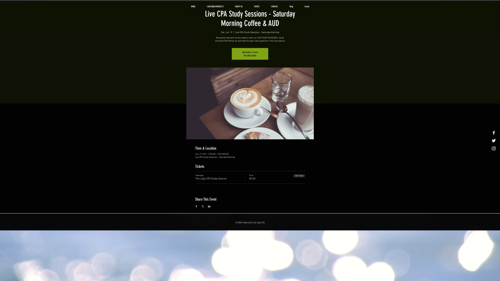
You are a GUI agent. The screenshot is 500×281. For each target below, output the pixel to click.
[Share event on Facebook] (196, 206)
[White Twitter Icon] (493, 140)
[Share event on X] (203, 206)
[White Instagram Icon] (493, 148)
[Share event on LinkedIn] (209, 206)
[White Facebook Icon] (493, 132)
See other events (250, 55)
